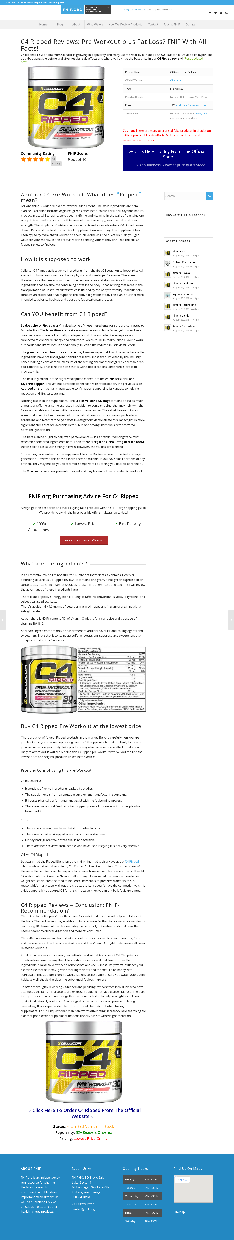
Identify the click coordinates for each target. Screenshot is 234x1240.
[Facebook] (210, 13)
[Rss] (226, 13)
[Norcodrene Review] (231, 620)
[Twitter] (215, 13)
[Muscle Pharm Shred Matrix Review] (3, 620)
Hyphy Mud (201, 113)
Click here (175, 80)
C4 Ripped (132, 861)
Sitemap (179, 1212)
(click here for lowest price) (191, 105)
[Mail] (221, 13)
